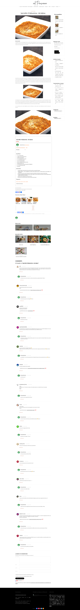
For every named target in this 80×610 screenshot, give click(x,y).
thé (55, 604)
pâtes (61, 601)
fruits (56, 599)
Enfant (60, 597)
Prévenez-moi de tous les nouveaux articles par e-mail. (23, 576)
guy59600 (21, 306)
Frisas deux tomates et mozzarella (21, 256)
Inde (21, 181)
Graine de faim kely (23, 285)
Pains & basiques (30, 6)
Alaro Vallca (22, 478)
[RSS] (43, 608)
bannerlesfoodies (30, 310)
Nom (16, 564)
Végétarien (63, 604)
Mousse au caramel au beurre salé (23, 228)
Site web (16, 571)
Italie (61, 599)
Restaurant (51, 603)
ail (50, 595)
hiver (19, 181)
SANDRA (21, 364)
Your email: (55, 46)
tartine (53, 604)
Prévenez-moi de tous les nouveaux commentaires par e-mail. (24, 574)
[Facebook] (36, 608)
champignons (54, 596)
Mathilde (21, 346)
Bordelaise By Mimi (23, 384)
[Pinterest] (40, 608)
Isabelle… (21, 535)
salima (21, 426)
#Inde (33, 207)
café (50, 596)
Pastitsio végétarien (33, 244)
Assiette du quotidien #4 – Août (59, 34)
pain (24, 181)
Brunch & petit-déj (24, 6)
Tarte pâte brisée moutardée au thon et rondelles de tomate (36, 368)
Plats (26, 147)
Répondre (21, 271)
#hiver (33, 206)
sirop (61, 603)
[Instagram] (38, 608)
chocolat (59, 596)
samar (21, 404)
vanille (57, 604)
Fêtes (49, 6)
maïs (23, 181)
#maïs (33, 208)
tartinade (50, 604)
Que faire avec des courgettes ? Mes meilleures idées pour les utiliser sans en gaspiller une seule (59, 74)
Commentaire (17, 557)
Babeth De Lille (22, 513)
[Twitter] (41, 608)
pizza (62, 600)
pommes (54, 601)
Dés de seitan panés (58, 71)
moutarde (51, 600)
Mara (20, 496)
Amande (52, 595)
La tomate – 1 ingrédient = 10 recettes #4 (59, 28)
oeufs (55, 600)
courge (54, 597)
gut (20, 266)
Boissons (46, 6)
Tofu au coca (21, 244)
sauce (58, 603)
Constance (22, 461)
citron (17, 181)
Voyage (60, 604)
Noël (53, 600)
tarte (64, 603)
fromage (52, 599)
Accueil (21, 6)
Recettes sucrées (41, 6)
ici (29, 603)
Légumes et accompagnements (20, 147)
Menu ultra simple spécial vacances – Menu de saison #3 (59, 21)
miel (64, 599)
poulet (27, 181)
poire (64, 600)
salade (54, 603)
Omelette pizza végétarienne (45, 244)
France (63, 597)
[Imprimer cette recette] (17, 141)
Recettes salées (36, 6)
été (50, 606)
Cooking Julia (22, 443)
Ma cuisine (53, 6)
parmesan (60, 600)
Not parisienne (23, 276)
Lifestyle (57, 6)
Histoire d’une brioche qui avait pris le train (35, 519)
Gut (55, 84)
